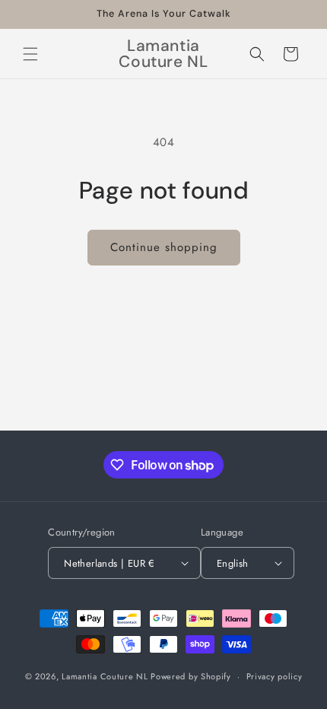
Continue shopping (163, 247)
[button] (30, 54)
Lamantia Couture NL (105, 676)
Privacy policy (274, 676)
